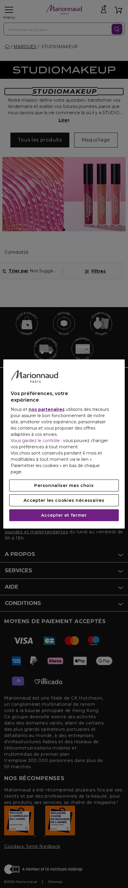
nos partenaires (47, 409)
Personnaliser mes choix (63, 485)
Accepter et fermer (64, 515)
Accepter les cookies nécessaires (64, 500)
